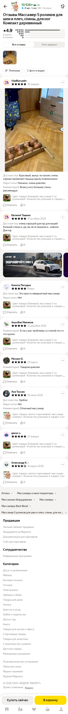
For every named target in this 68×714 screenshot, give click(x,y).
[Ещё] (62, 82)
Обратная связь (12, 666)
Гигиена (7, 585)
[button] (5, 6)
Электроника (10, 590)
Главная (7, 709)
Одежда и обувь (12, 594)
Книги (6, 624)
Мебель (7, 575)
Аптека (7, 604)
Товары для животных (15, 639)
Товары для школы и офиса (18, 629)
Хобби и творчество (14, 614)
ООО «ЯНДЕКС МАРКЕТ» (26, 683)
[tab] (10, 57)
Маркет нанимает (13, 671)
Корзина (47, 709)
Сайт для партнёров (14, 541)
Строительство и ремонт (17, 644)
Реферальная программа (17, 556)
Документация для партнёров (20, 536)
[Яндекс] (29, 688)
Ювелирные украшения (16, 653)
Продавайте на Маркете (17, 532)
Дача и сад (9, 619)
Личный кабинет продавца (18, 527)
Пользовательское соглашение (20, 661)
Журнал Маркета (13, 676)
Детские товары (12, 648)
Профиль (61, 709)
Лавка (20, 709)
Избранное (34, 709)
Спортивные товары (14, 634)
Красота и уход (12, 609)
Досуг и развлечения (15, 570)
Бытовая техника (12, 580)
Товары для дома (13, 599)
